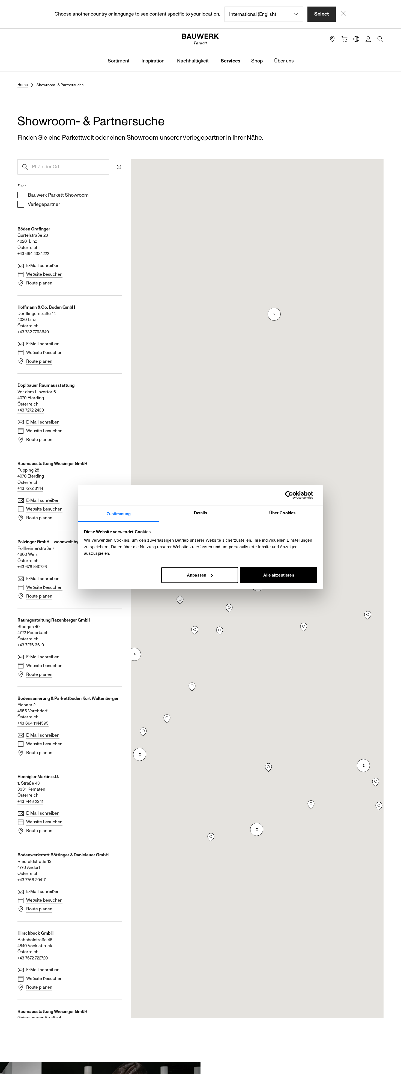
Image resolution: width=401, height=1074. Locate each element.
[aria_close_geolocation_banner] (343, 14)
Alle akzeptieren (278, 574)
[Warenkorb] (344, 39)
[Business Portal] (368, 39)
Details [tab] (200, 513)
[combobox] (264, 14)
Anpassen (196, 574)
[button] (134, 654)
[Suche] (380, 39)
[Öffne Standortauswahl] (356, 39)
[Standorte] (332, 39)
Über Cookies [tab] (282, 513)
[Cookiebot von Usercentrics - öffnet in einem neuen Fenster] (293, 495)
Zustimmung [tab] (119, 513)
